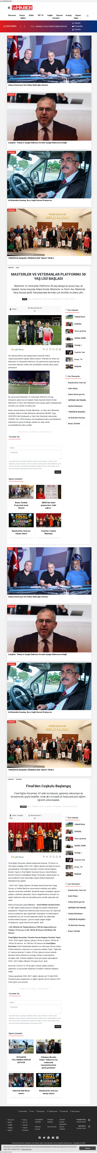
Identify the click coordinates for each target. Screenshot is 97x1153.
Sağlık (50, 15)
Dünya (22, 15)
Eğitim (23, 18)
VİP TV (41, 15)
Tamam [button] (87, 1148)
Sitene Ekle (23, 1111)
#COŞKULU (33, 989)
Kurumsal (64, 1111)
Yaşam (78, 15)
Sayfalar (50, 1122)
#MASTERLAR (22, 432)
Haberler (11, 267)
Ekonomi (12, 15)
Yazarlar (77, 29)
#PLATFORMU (45, 432)
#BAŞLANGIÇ (43, 989)
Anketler (38, 1122)
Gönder (57, 472)
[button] (21, 27)
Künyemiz (41, 1111)
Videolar (77, 23)
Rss (32, 1111)
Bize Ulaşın (76, 1111)
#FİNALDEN (24, 989)
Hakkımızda (53, 1111)
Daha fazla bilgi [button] (26, 1149)
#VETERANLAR (34, 432)
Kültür (31, 15)
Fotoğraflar (78, 26)
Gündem (56, 18)
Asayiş (69, 15)
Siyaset (59, 15)
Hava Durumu (52, 1127)
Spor (17, 267)
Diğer (76, 18)
